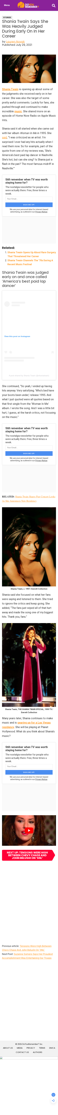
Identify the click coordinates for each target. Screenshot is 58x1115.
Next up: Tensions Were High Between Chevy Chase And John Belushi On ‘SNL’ (27, 855)
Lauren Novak (15, 41)
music (18, 111)
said (4, 137)
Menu (7, 5)
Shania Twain (10, 89)
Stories (7, 17)
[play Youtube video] (29, 830)
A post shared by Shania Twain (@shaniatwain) (29, 375)
